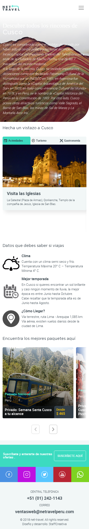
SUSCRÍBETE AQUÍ (70, 456)
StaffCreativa (58, 524)
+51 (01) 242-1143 (44, 498)
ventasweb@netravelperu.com (44, 512)
